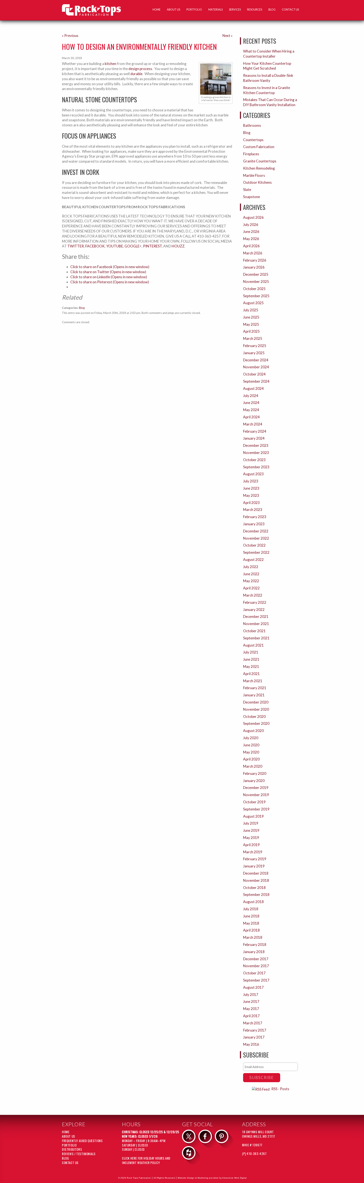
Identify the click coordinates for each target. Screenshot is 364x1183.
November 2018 (256, 880)
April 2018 (251, 930)
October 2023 (254, 460)
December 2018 (255, 873)
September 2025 (256, 296)
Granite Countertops (259, 161)
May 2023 (251, 495)
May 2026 (251, 238)
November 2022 (256, 538)
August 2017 (253, 987)
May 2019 (251, 837)
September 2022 (256, 552)
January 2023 (254, 524)
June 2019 (251, 830)
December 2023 (255, 445)
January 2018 (254, 951)
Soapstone (251, 196)
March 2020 (252, 766)
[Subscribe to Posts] (261, 1089)
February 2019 (254, 859)
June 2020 (251, 745)
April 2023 (251, 502)
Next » (227, 35)
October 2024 (254, 374)
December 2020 (255, 702)
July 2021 (250, 652)
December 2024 (255, 360)
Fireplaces (251, 154)
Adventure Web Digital (234, 1178)
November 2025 (256, 281)
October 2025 (254, 288)
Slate (247, 189)
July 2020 (250, 738)
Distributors (72, 1149)
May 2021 (251, 666)
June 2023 (251, 488)
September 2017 (256, 980)
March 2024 (252, 424)
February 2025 (254, 345)
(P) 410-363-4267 (254, 1153)
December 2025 (255, 274)
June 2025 (251, 317)
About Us (173, 9)
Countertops (253, 140)
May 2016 (251, 1044)
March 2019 (252, 852)
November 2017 (256, 966)
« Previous (70, 35)
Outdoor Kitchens (257, 182)
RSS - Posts (280, 1089)
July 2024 (250, 395)
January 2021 (254, 695)
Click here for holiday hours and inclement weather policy (146, 1160)
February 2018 (254, 944)
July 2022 (250, 566)
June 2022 (251, 574)
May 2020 (251, 752)
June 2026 (251, 231)
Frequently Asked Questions (82, 1140)
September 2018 (256, 894)
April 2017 (251, 1016)
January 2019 (254, 866)
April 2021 (251, 673)
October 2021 (254, 631)
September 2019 (256, 809)
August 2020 (253, 730)
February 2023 (254, 517)
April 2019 (251, 845)
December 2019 (255, 787)
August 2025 (253, 303)
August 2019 (253, 816)
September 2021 (256, 638)
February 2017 (254, 1030)
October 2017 (254, 973)
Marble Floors (254, 175)
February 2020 (254, 773)
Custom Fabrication (258, 146)
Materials (215, 9)
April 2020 (251, 759)
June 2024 (251, 402)
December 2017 (255, 959)
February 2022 (254, 602)
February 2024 (254, 431)
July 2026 (250, 224)
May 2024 (251, 410)
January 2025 (254, 353)
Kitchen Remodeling (259, 168)
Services (235, 9)
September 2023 (256, 467)
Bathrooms (252, 125)
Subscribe (261, 1077)
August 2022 (253, 559)
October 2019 (254, 802)
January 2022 (254, 609)
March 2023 (252, 509)
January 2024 (254, 438)
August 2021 (253, 645)
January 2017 (254, 1037)
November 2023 (256, 452)
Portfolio (194, 9)
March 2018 (252, 937)
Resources (254, 9)
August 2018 (253, 901)
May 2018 (251, 923)
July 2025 (250, 310)
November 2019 (256, 795)
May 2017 (251, 1008)
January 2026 (254, 267)
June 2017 (251, 1001)
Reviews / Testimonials (79, 1153)
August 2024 (253, 388)
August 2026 (253, 217)
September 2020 (256, 723)
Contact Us (290, 9)
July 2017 (250, 994)
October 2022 (254, 545)
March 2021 (252, 681)
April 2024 (251, 417)
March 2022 (252, 595)
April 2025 (251, 331)
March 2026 (252, 253)
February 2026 (254, 260)
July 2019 (250, 823)
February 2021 (254, 688)
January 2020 (254, 780)
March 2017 (252, 1023)
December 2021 (255, 616)
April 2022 (251, 588)
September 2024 (256, 381)
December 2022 (255, 531)
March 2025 (252, 338)
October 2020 (254, 716)
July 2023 (250, 481)
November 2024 (256, 367)
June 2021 (251, 659)
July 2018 (250, 909)
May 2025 (251, 324)
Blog (272, 9)
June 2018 (251, 916)
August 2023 (253, 474)
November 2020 (256, 709)
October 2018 (254, 887)
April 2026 (251, 246)
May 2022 (251, 581)
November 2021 (256, 623)
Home (157, 9)
